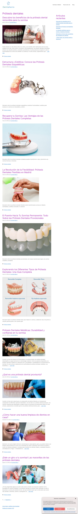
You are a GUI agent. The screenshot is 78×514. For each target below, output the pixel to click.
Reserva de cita (66, 4)
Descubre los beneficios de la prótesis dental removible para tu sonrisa (24, 18)
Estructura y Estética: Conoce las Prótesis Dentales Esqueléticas (23, 63)
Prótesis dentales (7, 56)
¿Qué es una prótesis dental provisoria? (22, 374)
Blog (73, 4)
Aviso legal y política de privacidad (57, 511)
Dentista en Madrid (57, 4)
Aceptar (48, 508)
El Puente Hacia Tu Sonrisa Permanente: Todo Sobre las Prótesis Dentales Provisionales (25, 216)
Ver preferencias (71, 508)
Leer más (12, 365)
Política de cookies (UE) (8, 508)
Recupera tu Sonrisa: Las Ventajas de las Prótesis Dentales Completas (22, 117)
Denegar (60, 508)
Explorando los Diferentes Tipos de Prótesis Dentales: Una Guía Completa (24, 270)
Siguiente (8, 499)
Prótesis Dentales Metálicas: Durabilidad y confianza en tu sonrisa (23, 331)
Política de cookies (47, 511)
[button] (75, 498)
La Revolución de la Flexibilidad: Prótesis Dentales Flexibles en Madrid (22, 171)
